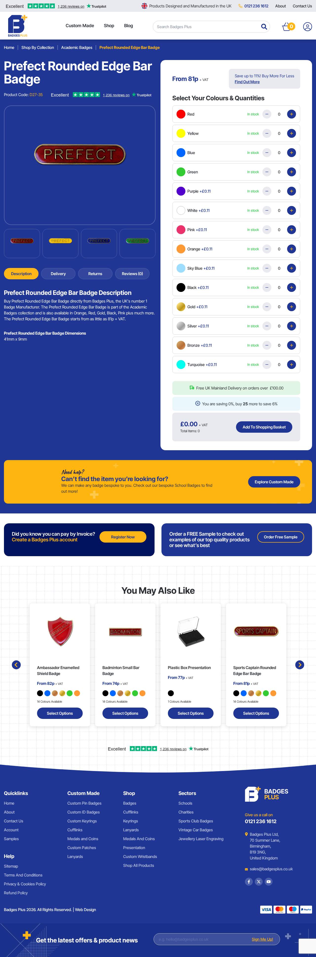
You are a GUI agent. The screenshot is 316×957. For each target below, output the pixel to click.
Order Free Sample (280, 536)
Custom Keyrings (82, 820)
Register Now (123, 536)
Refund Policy (16, 892)
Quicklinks (16, 793)
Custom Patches (81, 847)
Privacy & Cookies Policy (25, 883)
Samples (11, 838)
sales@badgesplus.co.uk (267, 868)
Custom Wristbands (140, 856)
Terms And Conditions (23, 875)
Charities (186, 812)
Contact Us (302, 5)
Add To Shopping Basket (264, 427)
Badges (129, 803)
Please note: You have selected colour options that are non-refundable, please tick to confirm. (230, 382)
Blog (128, 25)
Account (11, 829)
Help (9, 856)
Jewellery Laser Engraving (200, 838)
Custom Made (80, 25)
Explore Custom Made (274, 481)
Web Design (85, 909)
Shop (109, 25)
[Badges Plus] (18, 26)
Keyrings (130, 820)
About (280, 5)
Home (9, 803)
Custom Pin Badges (84, 803)
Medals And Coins (139, 838)
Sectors (187, 793)
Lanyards (75, 856)
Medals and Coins (82, 838)
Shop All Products (138, 865)
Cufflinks (74, 829)
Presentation (134, 847)
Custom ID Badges (83, 812)
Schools (185, 803)
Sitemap (11, 866)
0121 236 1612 (256, 5)
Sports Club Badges (195, 820)
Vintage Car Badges (195, 829)
